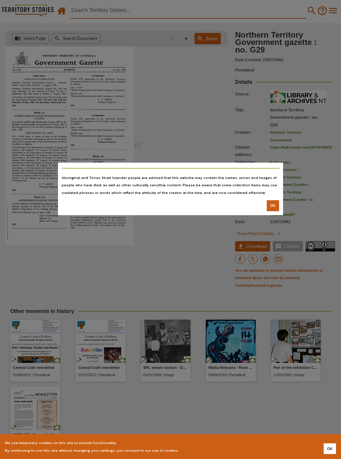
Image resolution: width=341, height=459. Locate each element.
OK (273, 206)
